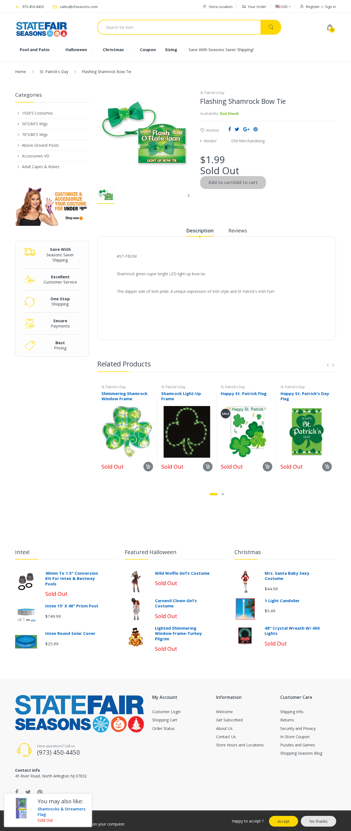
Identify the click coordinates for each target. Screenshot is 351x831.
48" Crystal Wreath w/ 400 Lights (292, 630)
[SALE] (246, 431)
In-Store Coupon (295, 736)
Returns (287, 719)
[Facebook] (229, 129)
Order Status (163, 728)
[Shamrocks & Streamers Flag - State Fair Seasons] (18, 808)
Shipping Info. (292, 711)
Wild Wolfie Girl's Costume (182, 573)
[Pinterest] (255, 129)
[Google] (246, 129)
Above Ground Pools (40, 145)
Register (313, 6)
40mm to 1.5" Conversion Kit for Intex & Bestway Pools (71, 578)
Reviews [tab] (237, 230)
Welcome (224, 711)
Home (20, 71)
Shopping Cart (164, 719)
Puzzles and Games (297, 744)
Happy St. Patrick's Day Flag (305, 396)
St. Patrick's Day (54, 71)
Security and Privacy (298, 728)
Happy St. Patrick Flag (244, 393)
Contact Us (226, 736)
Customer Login (166, 711)
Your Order (257, 6)
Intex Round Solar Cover (70, 633)
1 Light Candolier (282, 600)
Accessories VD (35, 156)
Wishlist (212, 130)
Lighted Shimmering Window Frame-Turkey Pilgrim (178, 633)
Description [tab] (200, 230)
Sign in (330, 6)
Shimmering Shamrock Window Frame (124, 396)
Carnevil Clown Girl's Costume (176, 603)
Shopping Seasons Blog (301, 753)
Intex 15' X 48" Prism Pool (71, 605)
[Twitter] (237, 129)
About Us (224, 728)
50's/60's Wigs (35, 123)
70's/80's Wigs (35, 134)
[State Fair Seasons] (41, 27)
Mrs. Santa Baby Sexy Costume (287, 575)
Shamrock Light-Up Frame (181, 396)
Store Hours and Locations (240, 744)
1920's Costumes (37, 113)
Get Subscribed (229, 719)
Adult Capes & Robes (41, 166)
